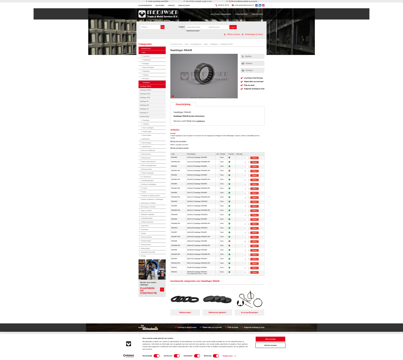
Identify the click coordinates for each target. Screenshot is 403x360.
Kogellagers (146, 56)
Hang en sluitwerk (146, 210)
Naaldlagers (146, 82)
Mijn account (184, 5)
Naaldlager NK (144, 101)
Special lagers (147, 135)
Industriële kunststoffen (148, 252)
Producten (241, 14)
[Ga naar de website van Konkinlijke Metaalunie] (148, 329)
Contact (171, 5)
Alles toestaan (270, 339)
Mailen (249, 63)
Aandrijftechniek (146, 48)
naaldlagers (200, 121)
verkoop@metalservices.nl (244, 5)
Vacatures (159, 5)
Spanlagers (146, 120)
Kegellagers (146, 71)
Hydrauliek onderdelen (147, 214)
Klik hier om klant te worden (179, 148)
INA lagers (146, 78)
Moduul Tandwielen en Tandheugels (152, 199)
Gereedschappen (146, 241)
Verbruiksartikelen (146, 237)
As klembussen (146, 177)
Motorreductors (146, 158)
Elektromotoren (146, 154)
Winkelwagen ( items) (253, 34)
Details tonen (228, 356)
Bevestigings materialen (148, 207)
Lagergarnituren (146, 146)
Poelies (144, 192)
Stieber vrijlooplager (148, 173)
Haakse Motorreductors (149, 161)
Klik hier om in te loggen (178, 141)
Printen (249, 70)
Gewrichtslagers (146, 143)
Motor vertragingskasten (149, 165)
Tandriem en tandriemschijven (151, 195)
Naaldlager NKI (144, 105)
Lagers (144, 52)
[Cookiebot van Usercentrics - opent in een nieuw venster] (128, 355)
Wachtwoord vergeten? (193, 30)
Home (187, 44)
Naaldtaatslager (144, 116)
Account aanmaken (221, 14)
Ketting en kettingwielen (149, 184)
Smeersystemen (146, 244)
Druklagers (146, 63)
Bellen (248, 56)
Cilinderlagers (147, 60)
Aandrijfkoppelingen (148, 180)
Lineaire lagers (147, 131)
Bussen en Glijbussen (148, 150)
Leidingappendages (147, 218)
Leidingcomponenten (147, 222)
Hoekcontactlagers (148, 67)
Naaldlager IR (144, 112)
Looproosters (145, 226)
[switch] (177, 355)
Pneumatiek (144, 229)
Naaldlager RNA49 (145, 86)
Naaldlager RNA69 (145, 90)
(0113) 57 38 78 (223, 5)
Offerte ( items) (233, 34)
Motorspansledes (147, 169)
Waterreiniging (145, 248)
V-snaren (144, 188)
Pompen (143, 233)
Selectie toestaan (270, 345)
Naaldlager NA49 (145, 94)
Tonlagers (146, 75)
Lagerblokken (146, 139)
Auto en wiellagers (148, 128)
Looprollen (146, 124)
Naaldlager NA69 (145, 97)
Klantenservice (145, 5)
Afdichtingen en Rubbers (148, 203)
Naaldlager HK (144, 109)
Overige (143, 256)
